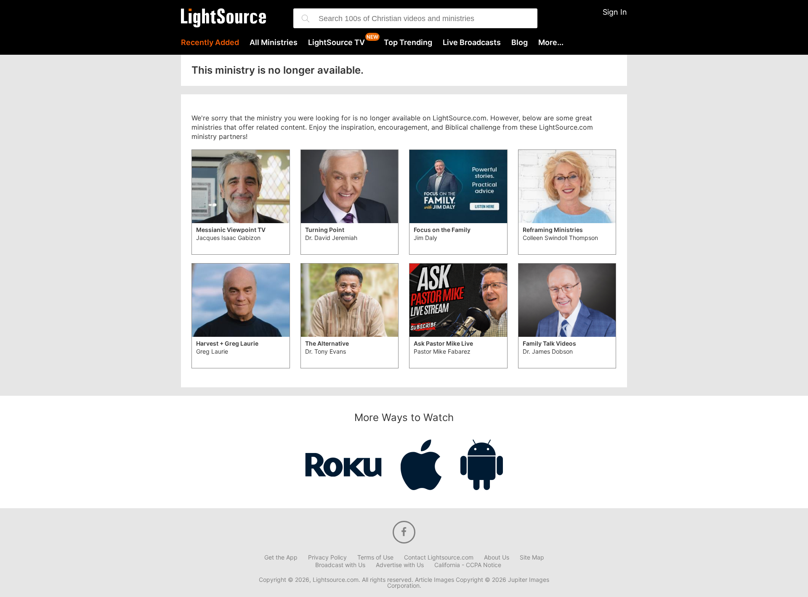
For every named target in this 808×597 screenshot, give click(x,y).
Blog (519, 42)
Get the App (281, 557)
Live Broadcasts (472, 42)
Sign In (615, 12)
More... (550, 42)
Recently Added (210, 42)
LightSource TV (336, 42)
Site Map (532, 557)
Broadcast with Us (340, 565)
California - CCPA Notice (467, 565)
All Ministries (274, 42)
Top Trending (408, 42)
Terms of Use (375, 557)
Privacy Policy (327, 557)
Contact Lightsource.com (438, 557)
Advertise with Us (400, 565)
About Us (496, 557)
